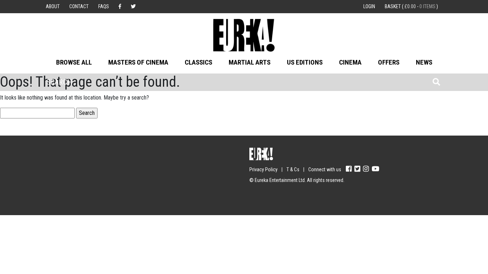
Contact (79, 6)
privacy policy (108, 194)
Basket (411, 6)
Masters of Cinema (138, 62)
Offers (388, 62)
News (424, 62)
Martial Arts (249, 62)
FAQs (103, 6)
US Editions (305, 62)
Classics (198, 62)
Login (369, 6)
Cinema (350, 62)
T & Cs (293, 169)
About (53, 6)
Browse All (74, 62)
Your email (58, 166)
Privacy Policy (263, 169)
